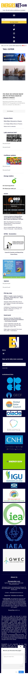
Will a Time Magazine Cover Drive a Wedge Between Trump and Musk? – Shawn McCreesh (12, 223)
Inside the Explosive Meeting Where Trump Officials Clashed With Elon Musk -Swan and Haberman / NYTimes (13, 218)
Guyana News (8, 118)
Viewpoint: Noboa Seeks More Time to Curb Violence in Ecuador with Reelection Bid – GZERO (13, 303)
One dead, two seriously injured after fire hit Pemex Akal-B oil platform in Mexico (13, 95)
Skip (16, 672)
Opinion (6, 281)
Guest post (7, 315)
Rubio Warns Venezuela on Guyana (13, 121)
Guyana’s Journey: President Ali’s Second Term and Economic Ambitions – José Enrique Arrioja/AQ (14, 320)
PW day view (8, 293)
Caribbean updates (10, 155)
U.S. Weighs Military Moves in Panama (13, 123)
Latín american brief (10, 132)
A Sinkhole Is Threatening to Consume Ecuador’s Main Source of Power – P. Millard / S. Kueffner (13, 309)
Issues (6, 193)
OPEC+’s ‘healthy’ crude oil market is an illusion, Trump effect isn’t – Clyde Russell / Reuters (13, 298)
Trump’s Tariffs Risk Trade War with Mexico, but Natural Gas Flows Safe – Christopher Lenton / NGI (13, 325)
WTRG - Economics (10, 234)
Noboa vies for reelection (10, 126)
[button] (14, 15)
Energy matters (9, 176)
